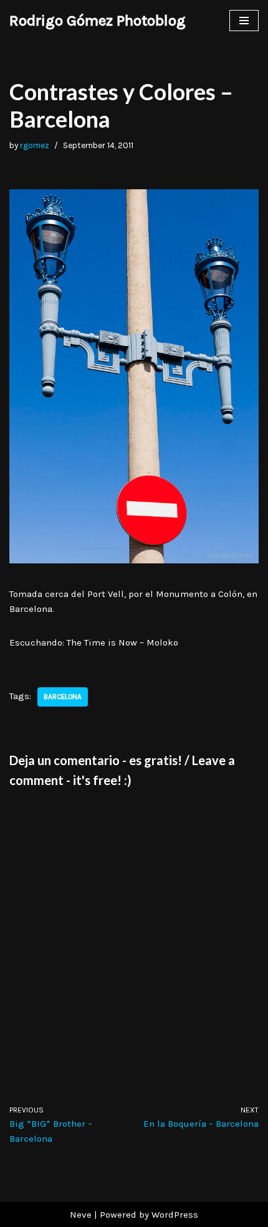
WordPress (174, 1214)
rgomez (34, 145)
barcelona (63, 697)
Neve (81, 1214)
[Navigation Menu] (244, 20)
